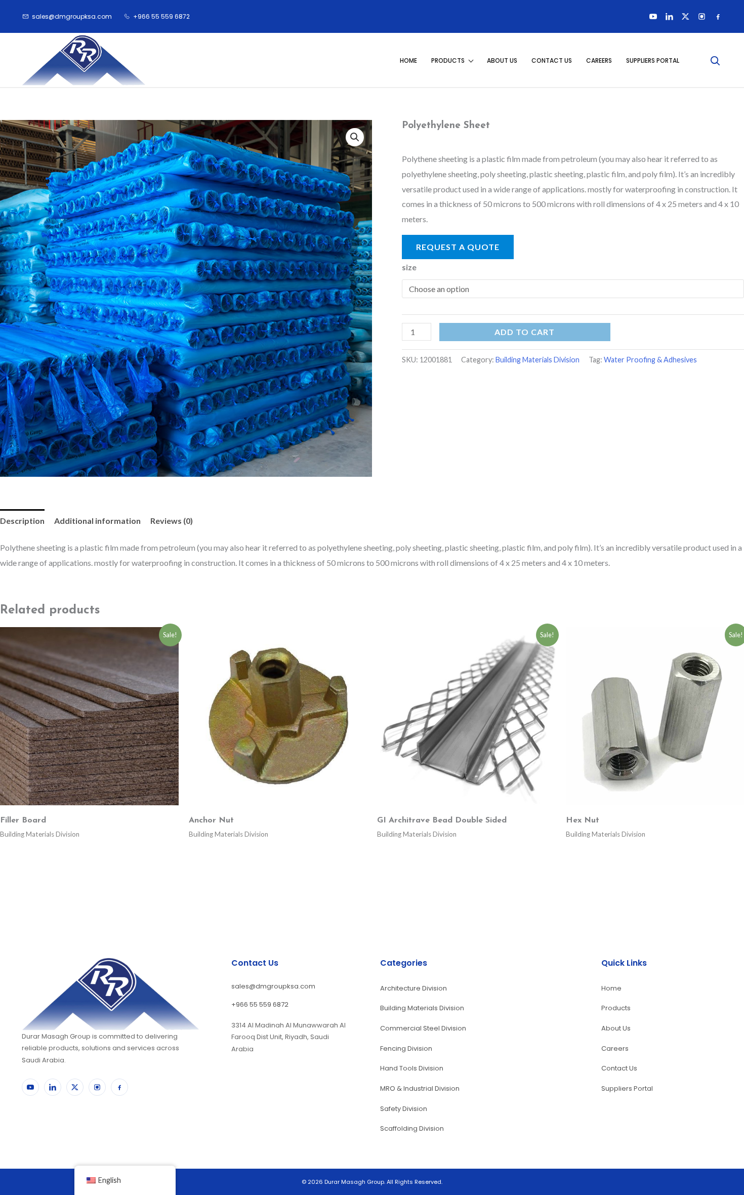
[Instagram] (701, 16)
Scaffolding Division (412, 1128)
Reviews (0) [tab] (171, 520)
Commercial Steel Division (423, 1028)
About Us (616, 1028)
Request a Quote (458, 247)
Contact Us (551, 60)
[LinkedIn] (669, 16)
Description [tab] (22, 520)
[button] (355, 137)
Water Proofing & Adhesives (650, 359)
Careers (599, 60)
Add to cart (524, 332)
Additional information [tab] (97, 520)
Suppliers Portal (652, 60)
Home (408, 60)
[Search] (714, 60)
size (409, 267)
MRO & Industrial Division (420, 1088)
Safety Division (403, 1109)
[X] (685, 16)
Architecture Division (413, 988)
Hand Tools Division (411, 1068)
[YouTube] (652, 16)
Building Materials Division (537, 359)
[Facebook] (717, 16)
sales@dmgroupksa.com (273, 986)
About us (502, 60)
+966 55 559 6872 (259, 1004)
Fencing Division (406, 1048)
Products (448, 60)
